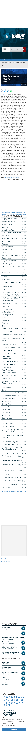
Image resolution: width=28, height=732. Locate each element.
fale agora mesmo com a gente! (11, 177)
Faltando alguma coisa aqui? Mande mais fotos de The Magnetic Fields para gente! (14, 213)
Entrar (11, 59)
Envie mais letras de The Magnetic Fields (14, 491)
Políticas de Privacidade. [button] (9, 725)
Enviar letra (6, 59)
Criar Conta (4, 560)
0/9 (8, 705)
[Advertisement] (14, 14)
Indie (4, 81)
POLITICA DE (9, 711)
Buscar (24, 49)
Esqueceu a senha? (6, 561)
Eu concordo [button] (14, 729)
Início (2, 59)
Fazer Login (4, 558)
